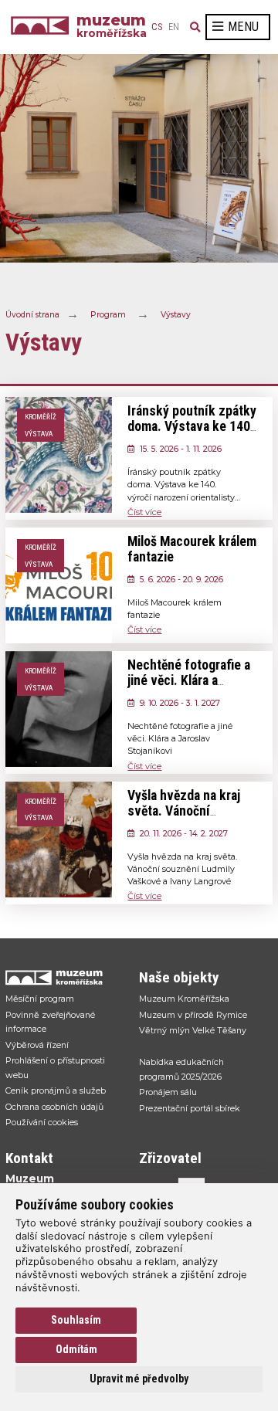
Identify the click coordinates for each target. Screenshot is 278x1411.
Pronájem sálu (168, 1092)
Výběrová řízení (37, 1045)
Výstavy (176, 314)
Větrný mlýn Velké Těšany (192, 1030)
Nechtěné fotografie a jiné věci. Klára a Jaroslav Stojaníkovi (188, 680)
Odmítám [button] (76, 1349)
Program (108, 314)
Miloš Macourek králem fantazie (191, 549)
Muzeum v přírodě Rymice (193, 1014)
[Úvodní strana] (43, 27)
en (173, 27)
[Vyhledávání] (195, 27)
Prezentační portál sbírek (189, 1108)
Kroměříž (40, 416)
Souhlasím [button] (76, 1320)
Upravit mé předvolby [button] (139, 1378)
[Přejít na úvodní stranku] (64, 977)
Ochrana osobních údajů (54, 1106)
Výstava (39, 433)
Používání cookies (41, 1122)
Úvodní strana (32, 314)
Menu (243, 26)
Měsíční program (39, 998)
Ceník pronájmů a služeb (55, 1090)
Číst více (144, 512)
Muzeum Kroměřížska (184, 998)
